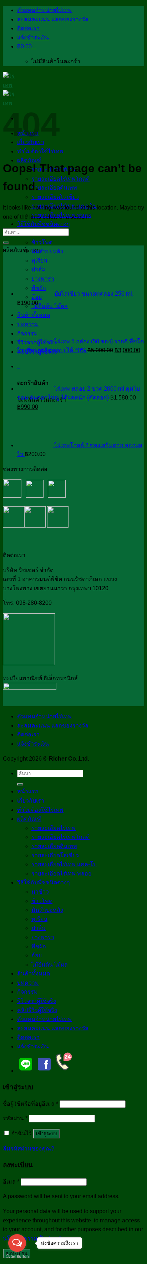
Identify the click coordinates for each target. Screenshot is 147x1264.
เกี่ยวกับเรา (30, 801)
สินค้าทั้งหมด (33, 974)
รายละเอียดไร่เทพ (53, 828)
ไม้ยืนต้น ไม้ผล (49, 306)
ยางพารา (42, 937)
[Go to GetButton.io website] (17, 1256)
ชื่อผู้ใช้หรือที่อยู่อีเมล (30, 1104)
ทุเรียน (39, 919)
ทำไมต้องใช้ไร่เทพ (40, 810)
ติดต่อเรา (28, 28)
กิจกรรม (27, 992)
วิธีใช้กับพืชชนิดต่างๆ (43, 224)
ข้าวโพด (41, 242)
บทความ (28, 983)
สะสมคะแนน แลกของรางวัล (52, 19)
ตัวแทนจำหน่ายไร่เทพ (44, 10)
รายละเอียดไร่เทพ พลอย (61, 874)
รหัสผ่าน (15, 1118)
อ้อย (36, 955)
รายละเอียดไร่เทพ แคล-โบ (64, 864)
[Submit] (6, 243)
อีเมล (11, 1182)
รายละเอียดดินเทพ (54, 188)
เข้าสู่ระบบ (46, 1133)
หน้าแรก (28, 791)
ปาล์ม (38, 928)
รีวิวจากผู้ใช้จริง (36, 1001)
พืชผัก (38, 946)
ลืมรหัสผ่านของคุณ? (28, 1149)
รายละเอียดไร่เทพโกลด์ (60, 179)
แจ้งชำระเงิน (33, 38)
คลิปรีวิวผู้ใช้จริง (37, 1010)
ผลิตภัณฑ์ (29, 819)
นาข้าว (40, 892)
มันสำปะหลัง (47, 251)
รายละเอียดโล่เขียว (55, 197)
